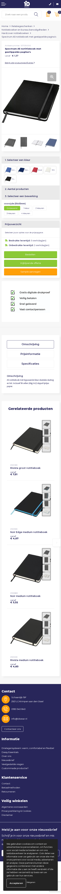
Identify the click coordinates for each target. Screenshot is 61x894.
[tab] (30, 344)
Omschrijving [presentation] (30, 344)
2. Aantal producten (17, 189)
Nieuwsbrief (8, 760)
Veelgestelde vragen (13, 764)
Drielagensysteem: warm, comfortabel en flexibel (28, 748)
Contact (6, 783)
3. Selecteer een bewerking (21, 196)
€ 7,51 (13, 473)
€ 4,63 (14, 665)
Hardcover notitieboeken (15, 33)
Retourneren (8, 791)
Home (5, 26)
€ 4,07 (14, 537)
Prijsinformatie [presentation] (30, 354)
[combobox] (16, 14)
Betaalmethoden (11, 787)
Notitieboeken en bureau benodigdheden (24, 29)
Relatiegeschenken (22, 26)
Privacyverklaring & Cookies (16, 811)
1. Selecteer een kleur (17, 160)
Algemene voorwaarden (15, 807)
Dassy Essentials (10, 752)
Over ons (6, 756)
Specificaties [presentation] (30, 363)
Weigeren (31, 882)
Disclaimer (7, 815)
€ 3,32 (14, 601)
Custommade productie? (15, 768)
